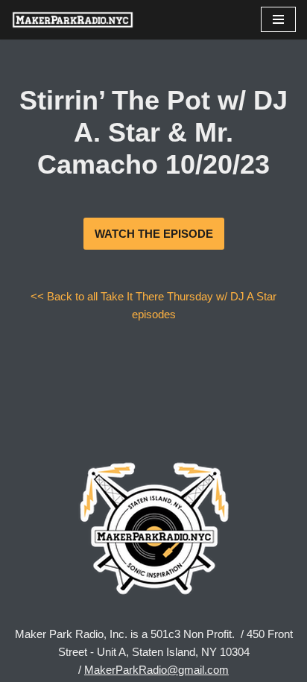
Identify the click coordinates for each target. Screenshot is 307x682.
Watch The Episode (154, 233)
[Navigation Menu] (278, 19)
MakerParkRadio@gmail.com (156, 669)
